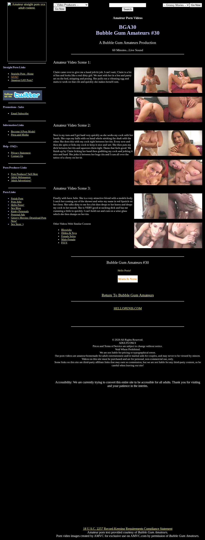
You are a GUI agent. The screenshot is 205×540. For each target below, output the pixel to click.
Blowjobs (66, 229)
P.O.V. (64, 242)
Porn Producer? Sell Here (24, 174)
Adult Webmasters (21, 177)
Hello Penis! (17, 204)
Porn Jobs (16, 201)
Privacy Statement (21, 152)
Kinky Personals (20, 211)
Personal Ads (18, 214)
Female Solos (68, 236)
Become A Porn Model (23, 131)
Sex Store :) (17, 224)
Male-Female (68, 239)
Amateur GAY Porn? (22, 80)
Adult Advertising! (21, 180)
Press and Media (20, 134)
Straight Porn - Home (22, 73)
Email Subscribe (20, 113)
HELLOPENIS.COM (128, 308)
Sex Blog (16, 208)
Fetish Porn (17, 198)
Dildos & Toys (69, 232)
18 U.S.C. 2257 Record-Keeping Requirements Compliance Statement (127, 528)
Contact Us (17, 155)
